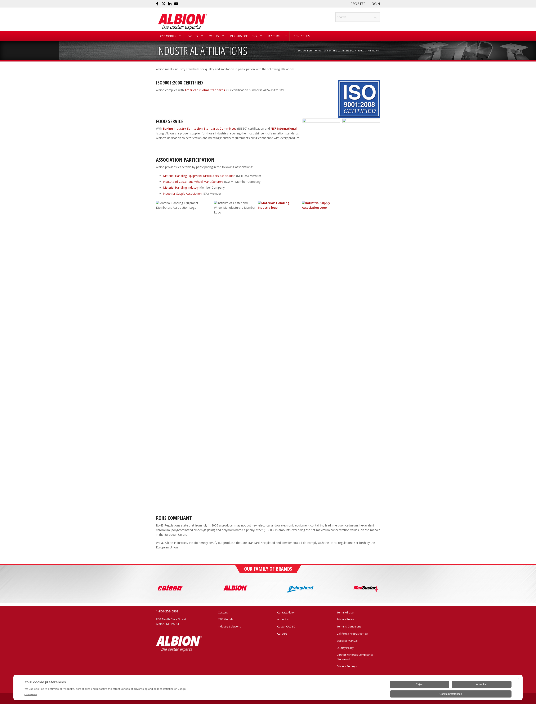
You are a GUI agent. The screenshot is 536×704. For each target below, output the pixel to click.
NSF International (284, 128)
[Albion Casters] (182, 21)
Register (358, 4)
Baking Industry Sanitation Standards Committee (199, 128)
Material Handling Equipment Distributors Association (199, 176)
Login (375, 4)
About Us (283, 619)
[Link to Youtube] (176, 4)
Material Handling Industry (180, 187)
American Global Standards (205, 90)
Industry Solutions (229, 626)
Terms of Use (345, 612)
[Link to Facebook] (157, 4)
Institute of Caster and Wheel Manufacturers (193, 182)
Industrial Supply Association (182, 193)
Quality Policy (345, 648)
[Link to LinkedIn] (170, 4)
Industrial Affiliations (201, 50)
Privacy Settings (347, 666)
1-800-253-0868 (167, 611)
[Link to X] (163, 4)
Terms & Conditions (349, 626)
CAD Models (225, 619)
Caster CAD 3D (286, 626)
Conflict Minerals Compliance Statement (355, 657)
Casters (223, 612)
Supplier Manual (347, 641)
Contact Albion (286, 612)
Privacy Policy (345, 619)
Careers (282, 633)
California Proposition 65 (352, 633)
